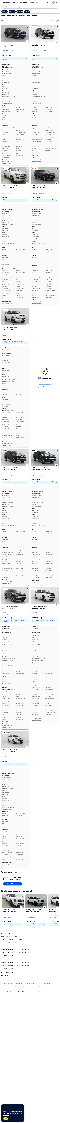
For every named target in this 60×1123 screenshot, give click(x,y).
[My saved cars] (50, 2)
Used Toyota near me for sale (9, 936)
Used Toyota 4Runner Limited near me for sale (13, 942)
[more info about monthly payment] (12, 55)
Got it (5, 1118)
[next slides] (57, 911)
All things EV (4, 975)
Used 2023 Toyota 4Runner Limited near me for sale (15, 968)
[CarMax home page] (6, 2)
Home (3, 991)
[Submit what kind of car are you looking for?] (56, 6)
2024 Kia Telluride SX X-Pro (10, 910)
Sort (44, 20)
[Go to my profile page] (55, 2)
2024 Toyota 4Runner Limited (10, 44)
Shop (14, 2)
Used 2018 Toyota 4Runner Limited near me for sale (15, 955)
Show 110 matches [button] (12, 884)
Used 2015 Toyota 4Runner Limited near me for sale (15, 946)
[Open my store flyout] (47, 2)
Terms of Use (6, 1115)
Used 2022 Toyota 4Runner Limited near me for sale (15, 965)
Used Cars (10, 991)
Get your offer (45, 386)
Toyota (17, 991)
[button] (4, 11)
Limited (32, 991)
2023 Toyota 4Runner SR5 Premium (35, 910)
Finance (25, 2)
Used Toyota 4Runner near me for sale (11, 939)
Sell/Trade (19, 2)
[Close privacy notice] (22, 1106)
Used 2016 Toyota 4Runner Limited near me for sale (15, 949)
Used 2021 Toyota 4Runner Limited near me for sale (15, 962)
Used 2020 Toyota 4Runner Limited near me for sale (15, 959)
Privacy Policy (8, 1113)
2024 (38, 991)
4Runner (24, 991)
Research (31, 2)
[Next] (27, 33)
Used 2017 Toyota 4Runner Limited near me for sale (15, 952)
